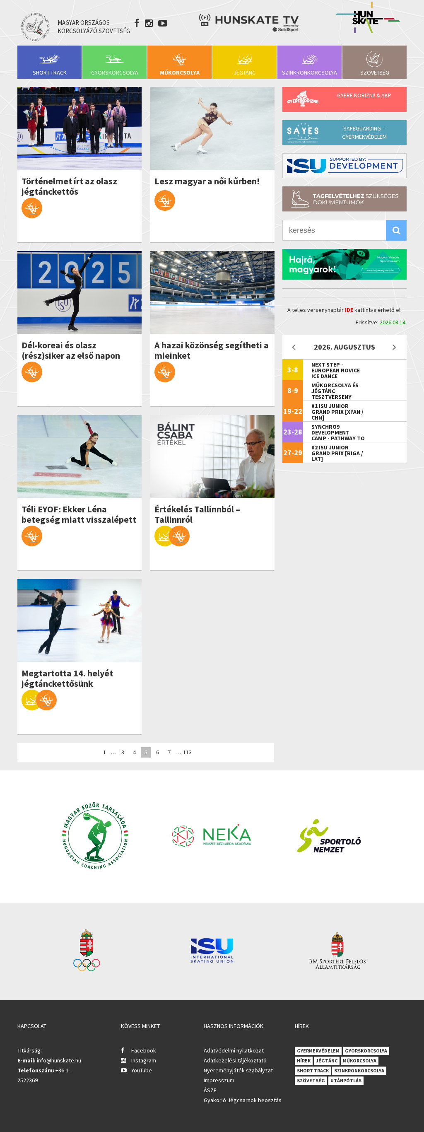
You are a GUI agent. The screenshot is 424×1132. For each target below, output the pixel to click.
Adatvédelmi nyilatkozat (234, 1050)
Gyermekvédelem (318, 1051)
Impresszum (219, 1080)
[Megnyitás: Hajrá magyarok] (344, 264)
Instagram (143, 1060)
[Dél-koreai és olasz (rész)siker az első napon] (79, 292)
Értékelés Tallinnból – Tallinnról (197, 514)
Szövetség (374, 72)
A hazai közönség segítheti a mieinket (211, 350)
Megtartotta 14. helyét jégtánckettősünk (67, 678)
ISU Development (344, 165)
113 (187, 752)
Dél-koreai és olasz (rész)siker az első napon (71, 350)
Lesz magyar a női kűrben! (207, 181)
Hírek (304, 1060)
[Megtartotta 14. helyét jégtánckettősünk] (79, 620)
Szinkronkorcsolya (309, 72)
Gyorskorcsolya (114, 72)
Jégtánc (244, 72)
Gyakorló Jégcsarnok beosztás (243, 1100)
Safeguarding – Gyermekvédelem (364, 132)
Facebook (143, 1050)
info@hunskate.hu (59, 1060)
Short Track (50, 72)
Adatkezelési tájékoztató (235, 1060)
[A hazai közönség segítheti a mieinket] (212, 292)
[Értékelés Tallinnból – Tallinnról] (212, 456)
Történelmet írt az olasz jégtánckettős (69, 186)
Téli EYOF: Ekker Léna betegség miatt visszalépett (79, 514)
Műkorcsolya (180, 72)
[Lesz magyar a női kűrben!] (212, 128)
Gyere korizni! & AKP (364, 95)
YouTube (141, 1070)
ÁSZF (210, 1090)
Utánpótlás (345, 1080)
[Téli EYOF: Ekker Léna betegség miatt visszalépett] (79, 456)
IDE (349, 310)
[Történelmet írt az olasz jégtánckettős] (79, 128)
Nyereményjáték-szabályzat (238, 1070)
